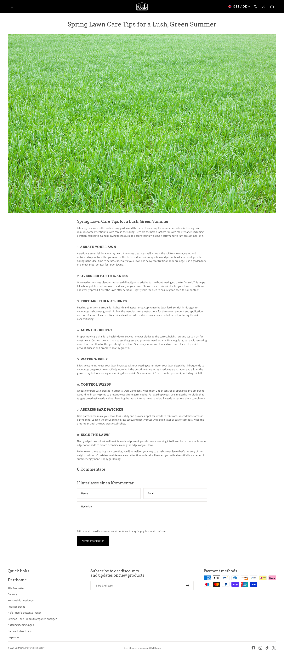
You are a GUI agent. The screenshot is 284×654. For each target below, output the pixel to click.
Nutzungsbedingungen (21, 625)
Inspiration (14, 637)
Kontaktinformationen (21, 600)
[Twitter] (274, 647)
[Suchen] (255, 6)
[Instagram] (260, 647)
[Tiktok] (267, 647)
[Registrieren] (188, 585)
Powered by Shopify (34, 647)
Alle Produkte (16, 588)
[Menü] (12, 6)
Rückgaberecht (16, 606)
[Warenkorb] (272, 6)
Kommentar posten (93, 540)
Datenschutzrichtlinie (20, 631)
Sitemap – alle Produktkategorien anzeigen (32, 619)
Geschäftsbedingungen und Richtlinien (142, 647)
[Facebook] (253, 647)
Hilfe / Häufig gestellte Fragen (25, 612)
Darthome (19, 647)
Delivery (12, 594)
